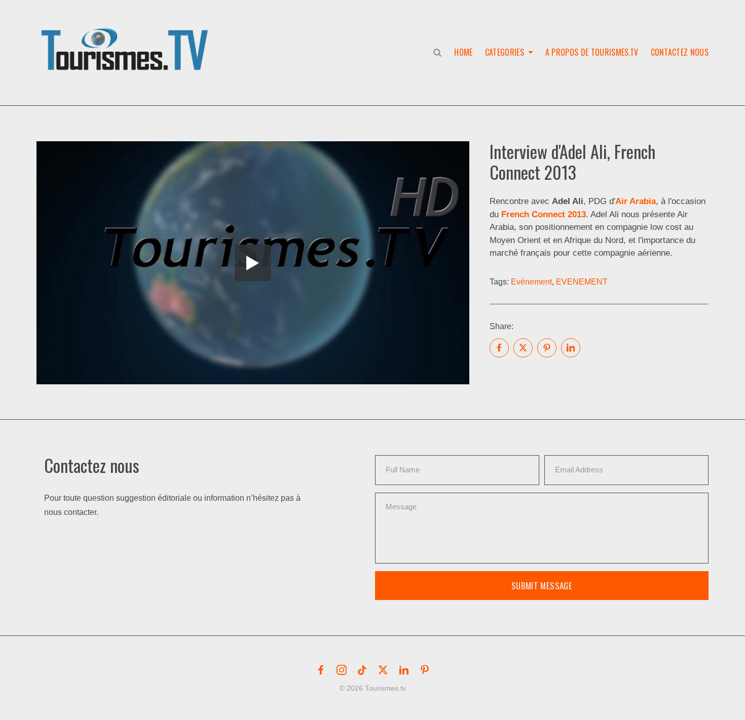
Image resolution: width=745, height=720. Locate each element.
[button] (126, 38)
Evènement (531, 281)
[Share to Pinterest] (546, 347)
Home (463, 52)
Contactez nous (680, 52)
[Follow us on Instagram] (341, 670)
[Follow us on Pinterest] (425, 670)
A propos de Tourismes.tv (592, 52)
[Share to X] (523, 347)
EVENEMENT (582, 281)
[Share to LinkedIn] (570, 347)
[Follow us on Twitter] (383, 670)
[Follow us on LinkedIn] (404, 670)
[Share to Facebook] (499, 347)
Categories (504, 52)
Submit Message (541, 585)
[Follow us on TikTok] (362, 670)
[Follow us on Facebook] (321, 670)
